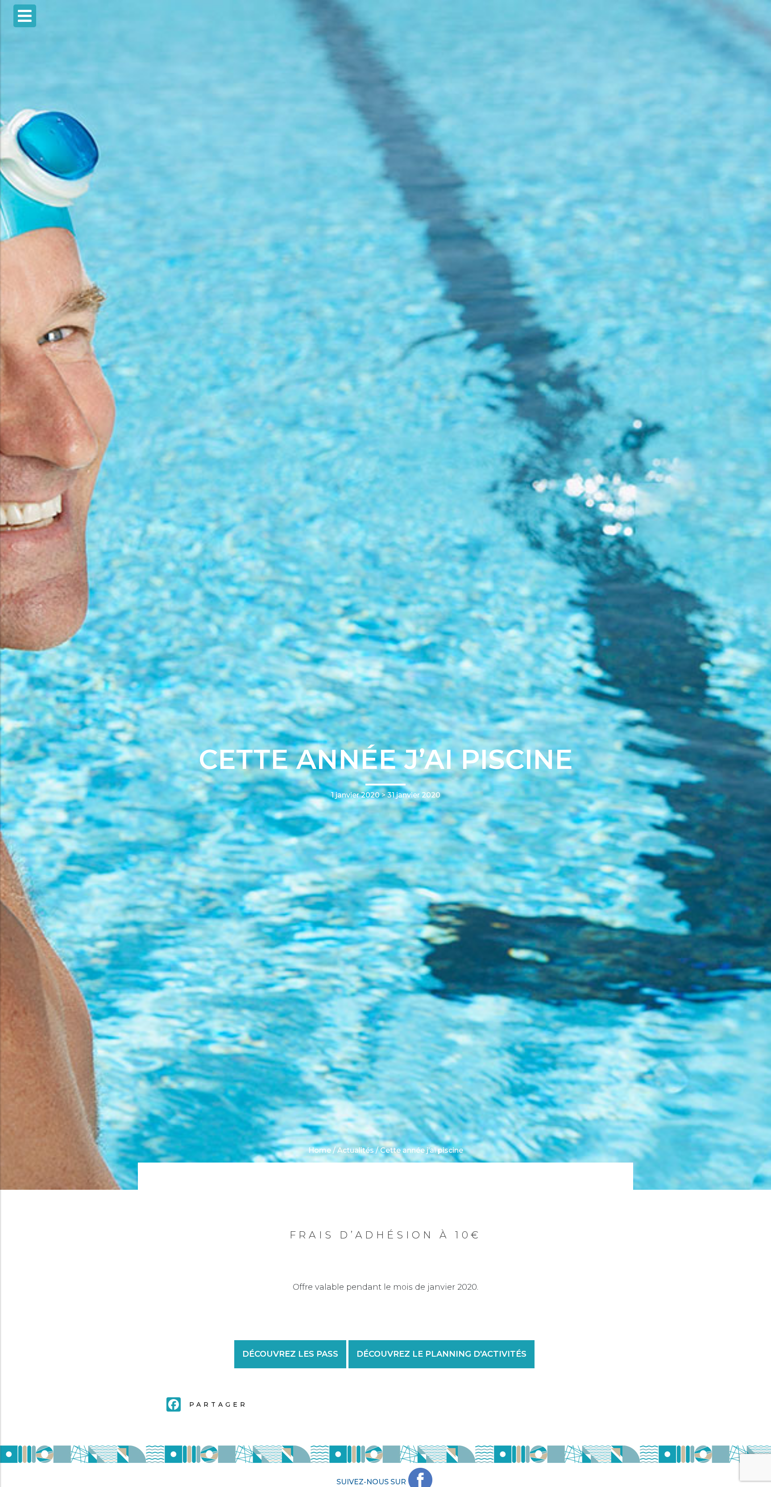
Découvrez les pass (290, 1354)
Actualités (355, 1150)
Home (319, 1150)
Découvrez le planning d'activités (441, 1354)
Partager (218, 1404)
